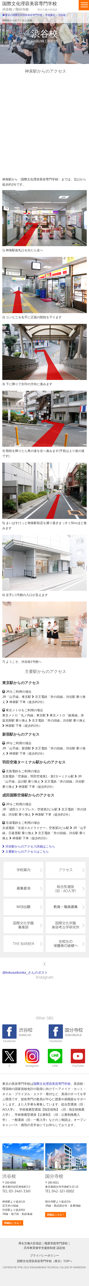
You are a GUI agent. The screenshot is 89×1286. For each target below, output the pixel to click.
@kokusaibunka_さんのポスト (25, 972)
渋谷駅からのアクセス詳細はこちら (30, 846)
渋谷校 (62, 15)
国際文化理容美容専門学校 (52, 1083)
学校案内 (50, 15)
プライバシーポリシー (44, 1255)
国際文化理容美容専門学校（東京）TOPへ (44, 1261)
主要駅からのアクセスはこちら (27, 851)
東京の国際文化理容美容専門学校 (23, 15)
